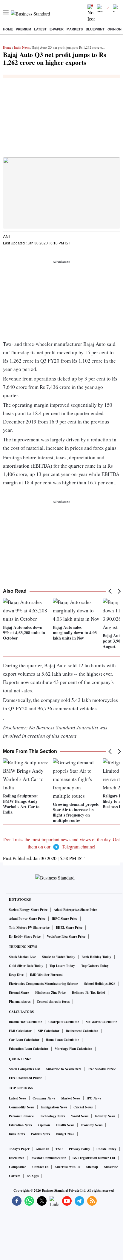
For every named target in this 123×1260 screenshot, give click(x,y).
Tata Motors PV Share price (29, 927)
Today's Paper (19, 1149)
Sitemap (92, 1167)
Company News (44, 1098)
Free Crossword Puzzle (25, 1078)
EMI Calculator (20, 1031)
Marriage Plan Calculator (73, 1049)
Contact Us (40, 1167)
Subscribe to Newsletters (63, 1069)
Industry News (105, 1116)
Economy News (91, 1125)
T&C (59, 1149)
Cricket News (83, 1107)
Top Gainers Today (95, 966)
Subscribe (111, 1167)
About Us (42, 1149)
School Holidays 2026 (100, 984)
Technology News (52, 1116)
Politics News (40, 1134)
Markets (75, 29)
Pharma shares (19, 1001)
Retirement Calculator (82, 1031)
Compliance (17, 1167)
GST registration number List (94, 1158)
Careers (14, 1176)
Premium (23, 29)
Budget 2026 (65, 1134)
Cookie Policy (106, 1149)
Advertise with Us (67, 1167)
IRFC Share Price (64, 918)
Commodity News (21, 1107)
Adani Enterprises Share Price (75, 910)
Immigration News (54, 1107)
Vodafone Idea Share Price (66, 936)
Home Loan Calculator (62, 1040)
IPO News (94, 1098)
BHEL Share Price (69, 927)
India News (22, 47)
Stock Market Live (22, 957)
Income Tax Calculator (25, 1022)
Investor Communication (48, 1158)
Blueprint (95, 29)
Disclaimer (16, 1158)
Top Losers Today (62, 966)
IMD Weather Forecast (46, 975)
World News (79, 1116)
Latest (40, 29)
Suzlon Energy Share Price (28, 910)
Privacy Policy (79, 1149)
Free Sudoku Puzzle (101, 1069)
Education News (20, 1125)
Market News (70, 1098)
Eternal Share (19, 993)
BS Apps (33, 1176)
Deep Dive (16, 975)
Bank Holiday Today (96, 957)
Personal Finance (21, 1116)
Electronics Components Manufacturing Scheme (43, 984)
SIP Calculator (48, 1031)
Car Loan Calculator (24, 1040)
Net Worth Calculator (101, 1022)
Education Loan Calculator (28, 1049)
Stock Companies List (24, 1069)
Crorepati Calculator (63, 1022)
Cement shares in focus (53, 1001)
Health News (65, 1125)
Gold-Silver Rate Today (26, 966)
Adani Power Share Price (27, 918)
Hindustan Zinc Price (50, 993)
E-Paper (57, 29)
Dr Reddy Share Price (25, 936)
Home (8, 29)
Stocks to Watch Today (58, 957)
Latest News (17, 1098)
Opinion (114, 29)
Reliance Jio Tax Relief (88, 993)
